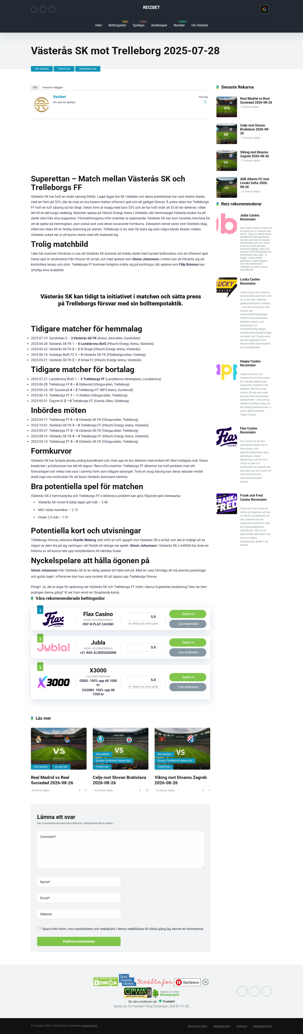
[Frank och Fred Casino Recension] (226, 513)
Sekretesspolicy (221, 1026)
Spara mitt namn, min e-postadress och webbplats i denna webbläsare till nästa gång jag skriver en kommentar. (123, 929)
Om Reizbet (199, 25)
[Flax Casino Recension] (53, 626)
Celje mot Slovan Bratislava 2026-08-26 (254, 129)
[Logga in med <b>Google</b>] (264, 9)
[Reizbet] (41, 112)
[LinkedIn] (52, 9)
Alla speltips (42, 68)
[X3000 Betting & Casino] (53, 688)
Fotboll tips (64, 68)
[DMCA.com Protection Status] (106, 985)
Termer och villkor (197, 1026)
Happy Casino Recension (250, 363)
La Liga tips (61, 766)
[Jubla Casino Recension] (53, 650)
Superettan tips (87, 68)
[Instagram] (43, 9)
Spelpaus (242, 1026)
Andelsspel (159, 25)
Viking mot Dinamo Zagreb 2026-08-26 (254, 154)
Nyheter (179, 25)
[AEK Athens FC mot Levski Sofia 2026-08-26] (226, 197)
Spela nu (188, 614)
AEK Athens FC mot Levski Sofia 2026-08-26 (254, 183)
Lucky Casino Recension (250, 281)
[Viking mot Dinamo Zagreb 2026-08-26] (182, 749)
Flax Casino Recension (248, 430)
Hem (98, 25)
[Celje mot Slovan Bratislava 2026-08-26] (120, 749)
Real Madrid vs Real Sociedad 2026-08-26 (52, 780)
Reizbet (151, 7)
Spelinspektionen (262, 1026)
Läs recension (188, 624)
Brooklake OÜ (89, 1025)
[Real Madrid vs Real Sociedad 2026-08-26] (59, 749)
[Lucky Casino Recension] (226, 297)
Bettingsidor (117, 25)
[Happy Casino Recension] (226, 379)
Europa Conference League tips (113, 760)
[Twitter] (34, 9)
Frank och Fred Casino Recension (253, 497)
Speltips (138, 25)
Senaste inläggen (52, 87)
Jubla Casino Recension (249, 217)
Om (35, 87)
